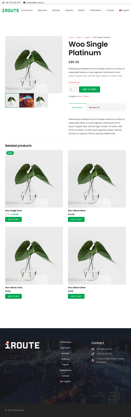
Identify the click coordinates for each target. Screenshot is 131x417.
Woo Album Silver (77, 210)
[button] (58, 40)
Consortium (65, 342)
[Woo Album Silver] (97, 179)
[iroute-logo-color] (10, 10)
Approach (65, 347)
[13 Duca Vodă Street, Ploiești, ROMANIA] (94, 360)
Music (79, 37)
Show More (74, 82)
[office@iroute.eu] (94, 349)
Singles (87, 37)
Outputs (65, 359)
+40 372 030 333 (104, 353)
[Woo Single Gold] (34, 179)
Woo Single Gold (13, 210)
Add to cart (89, 89)
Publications (65, 370)
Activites (65, 353)
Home (71, 37)
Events (65, 364)
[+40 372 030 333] (94, 354)
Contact (65, 375)
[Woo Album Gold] (34, 256)
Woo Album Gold (13, 287)
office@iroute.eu (104, 349)
